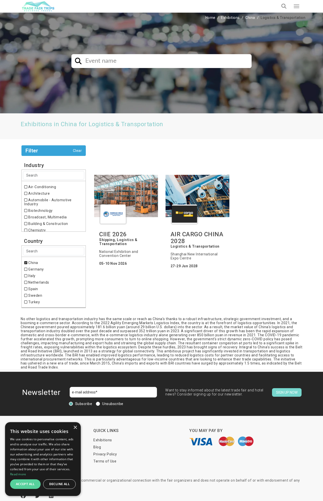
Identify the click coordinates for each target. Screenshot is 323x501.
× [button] (75, 427)
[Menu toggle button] (296, 6)
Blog (97, 447)
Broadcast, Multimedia (47, 217)
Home (210, 18)
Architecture (39, 193)
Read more (18, 474)
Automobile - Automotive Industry (48, 202)
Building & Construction (48, 224)
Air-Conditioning (42, 187)
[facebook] (24, 496)
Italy (32, 276)
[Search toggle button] (284, 6)
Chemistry (37, 230)
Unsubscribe (112, 404)
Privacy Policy (105, 454)
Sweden (35, 295)
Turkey (34, 302)
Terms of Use (104, 461)
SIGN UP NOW (287, 392)
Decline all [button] (59, 484)
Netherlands (38, 282)
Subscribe (83, 404)
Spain (33, 289)
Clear (77, 151)
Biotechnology (40, 211)
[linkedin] (51, 496)
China (250, 18)
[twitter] (38, 496)
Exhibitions (230, 18)
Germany (36, 269)
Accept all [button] (25, 484)
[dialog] (43, 459)
